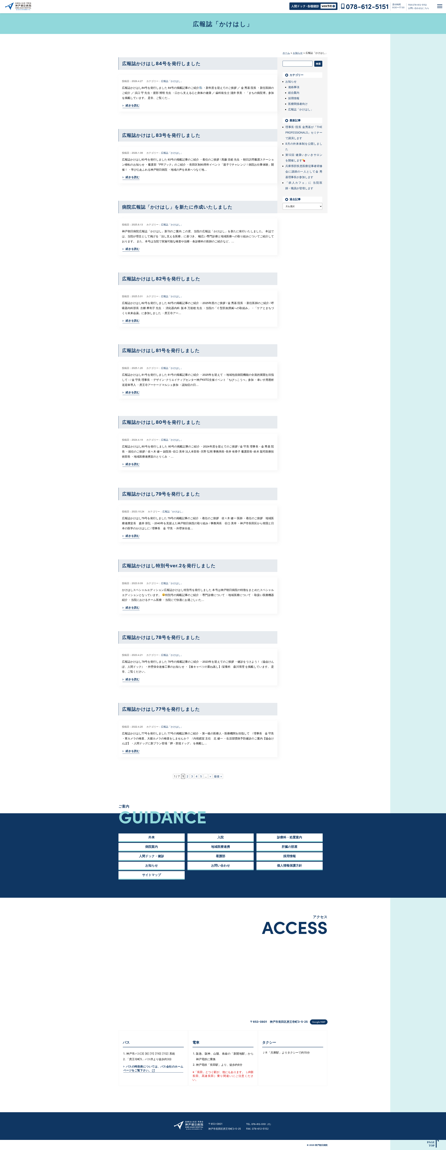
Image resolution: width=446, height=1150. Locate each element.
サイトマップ (151, 875)
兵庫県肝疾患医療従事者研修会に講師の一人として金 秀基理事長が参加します (303, 171)
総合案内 (293, 92)
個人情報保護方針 (289, 865)
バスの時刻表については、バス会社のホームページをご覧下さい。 (153, 1068)
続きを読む (133, 105)
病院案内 (151, 846)
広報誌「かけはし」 (172, 81)
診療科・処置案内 (289, 837)
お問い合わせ (220, 865)
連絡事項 (293, 87)
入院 (220, 837)
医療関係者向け (298, 104)
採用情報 (293, 98)
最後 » (218, 776)
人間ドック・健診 (151, 856)
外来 (151, 837)
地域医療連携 (220, 846)
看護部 (220, 856)
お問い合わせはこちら (418, 8)
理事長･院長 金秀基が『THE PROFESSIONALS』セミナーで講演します (303, 132)
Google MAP (318, 1021)
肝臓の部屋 (289, 846)
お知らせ (291, 81)
